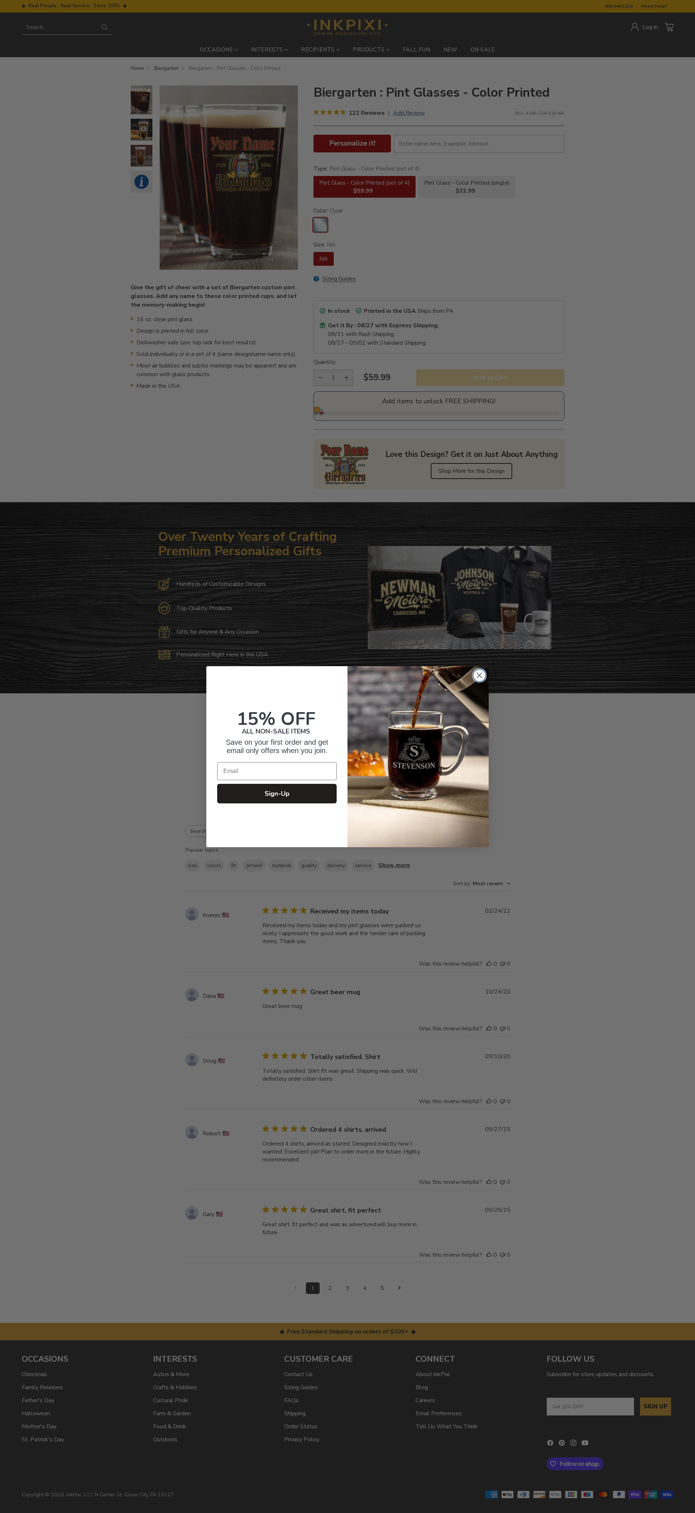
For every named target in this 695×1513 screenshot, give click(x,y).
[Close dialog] (479, 675)
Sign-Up (277, 793)
